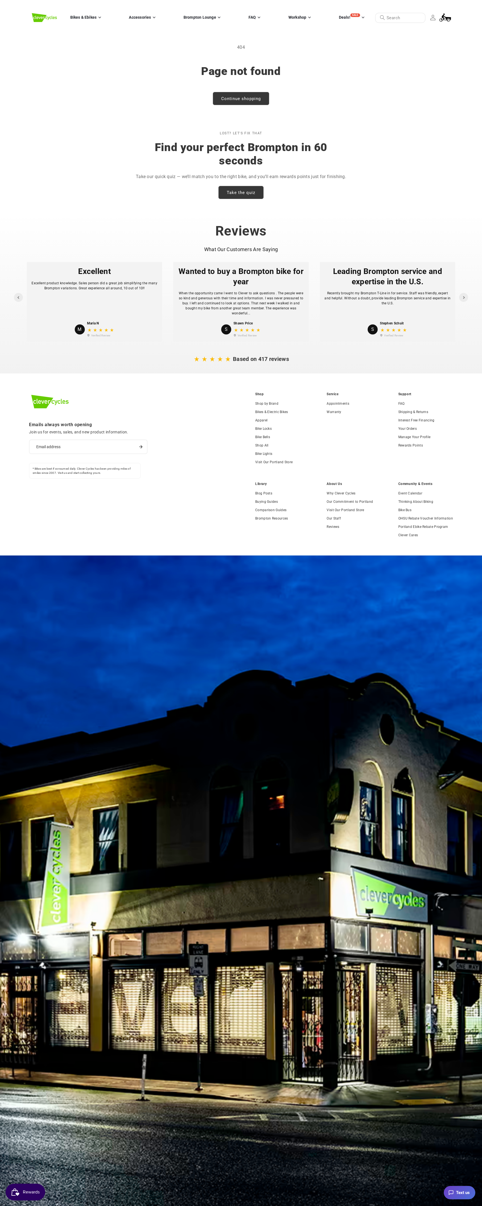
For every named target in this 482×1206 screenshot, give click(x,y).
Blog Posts (263, 493)
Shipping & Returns (413, 412)
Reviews (333, 527)
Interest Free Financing (416, 420)
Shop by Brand (266, 404)
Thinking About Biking (415, 502)
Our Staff (334, 518)
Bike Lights (263, 454)
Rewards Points (410, 445)
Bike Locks (263, 429)
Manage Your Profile (414, 437)
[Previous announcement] (34, 5)
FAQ (401, 404)
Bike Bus (404, 510)
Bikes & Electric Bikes (271, 412)
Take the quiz (241, 192)
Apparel (261, 420)
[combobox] (400, 18)
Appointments (338, 404)
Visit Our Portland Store (274, 462)
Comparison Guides (270, 510)
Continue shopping (241, 98)
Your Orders (407, 429)
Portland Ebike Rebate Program (423, 527)
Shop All (261, 445)
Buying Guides (266, 502)
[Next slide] (463, 297)
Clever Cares (408, 535)
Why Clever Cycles (341, 493)
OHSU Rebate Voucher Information (425, 518)
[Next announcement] (448, 5)
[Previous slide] (18, 297)
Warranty (334, 412)
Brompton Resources (271, 518)
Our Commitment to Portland (350, 502)
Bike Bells (262, 437)
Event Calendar (410, 493)
